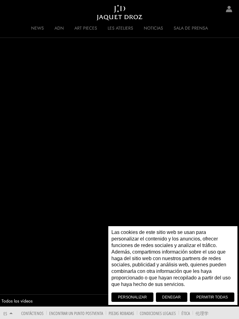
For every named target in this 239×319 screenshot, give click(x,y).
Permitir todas (212, 297)
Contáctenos (32, 313)
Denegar (171, 297)
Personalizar (132, 297)
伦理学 (202, 313)
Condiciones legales (158, 313)
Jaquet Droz (9, 12)
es (5, 314)
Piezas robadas (121, 313)
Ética (185, 313)
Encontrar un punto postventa (76, 313)
